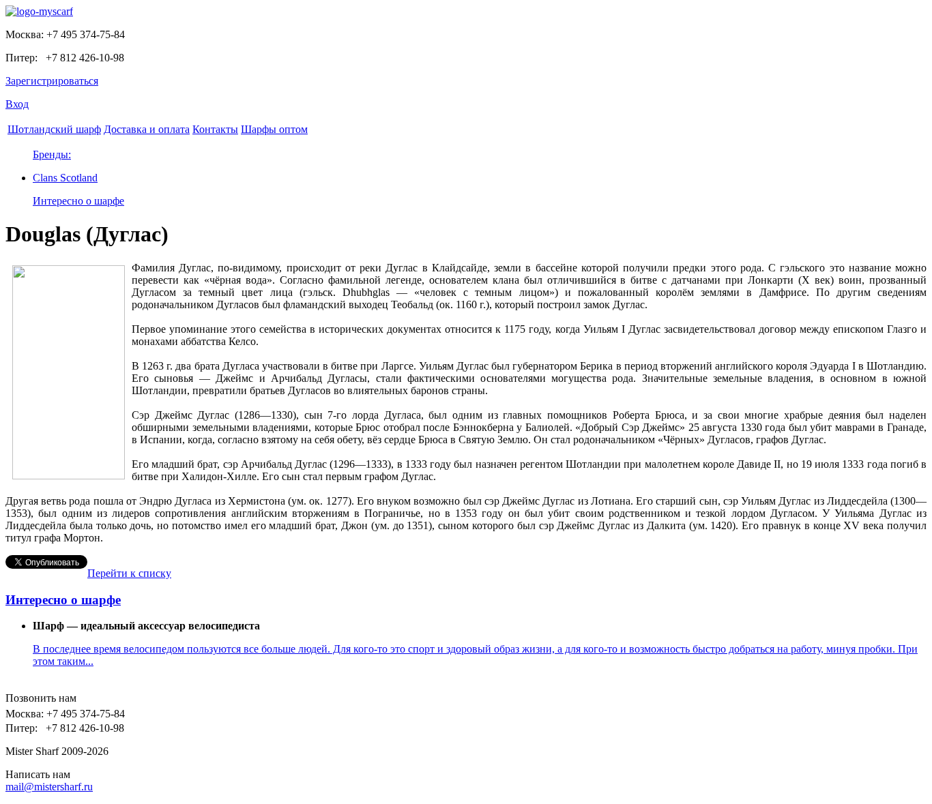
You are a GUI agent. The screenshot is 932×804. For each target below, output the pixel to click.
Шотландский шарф (54, 129)
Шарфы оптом (274, 129)
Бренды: (52, 154)
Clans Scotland (65, 177)
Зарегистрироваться (51, 81)
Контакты (215, 129)
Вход (17, 104)
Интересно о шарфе (78, 201)
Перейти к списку (129, 573)
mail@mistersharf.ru (49, 786)
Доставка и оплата (147, 129)
